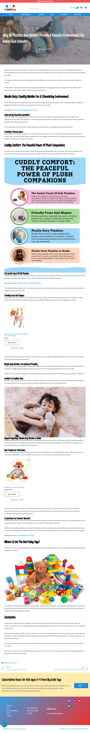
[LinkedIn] (69, 706)
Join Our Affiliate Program (55, 713)
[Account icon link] (81, 8)
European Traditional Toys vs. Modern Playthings (26, 283)
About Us (9, 705)
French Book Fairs (32, 708)
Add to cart (12, 342)
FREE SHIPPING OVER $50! (45, 1)
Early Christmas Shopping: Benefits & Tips (24, 110)
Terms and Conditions (79, 729)
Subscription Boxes (32, 710)
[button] (13, 14)
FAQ (8, 708)
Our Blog (29, 713)
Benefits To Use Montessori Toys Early (22, 535)
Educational (13, 663)
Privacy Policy (65, 729)
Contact (9, 715)
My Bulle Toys (50, 651)
